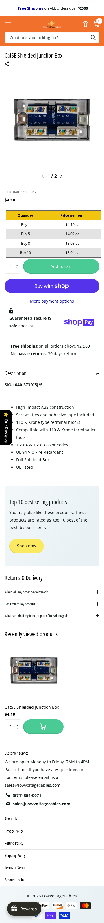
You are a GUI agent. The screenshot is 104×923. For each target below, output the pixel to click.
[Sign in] (85, 24)
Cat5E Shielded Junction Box (32, 707)
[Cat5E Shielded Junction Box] (34, 670)
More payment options (52, 301)
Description (16, 373)
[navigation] (61, 176)
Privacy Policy (14, 831)
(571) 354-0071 (27, 795)
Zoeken (93, 37)
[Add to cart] (43, 726)
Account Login (14, 879)
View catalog (8, 24)
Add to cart (61, 266)
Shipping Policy (15, 855)
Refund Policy (14, 843)
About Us (11, 819)
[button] (19, 261)
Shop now (26, 545)
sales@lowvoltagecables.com (32, 785)
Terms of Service (16, 867)
